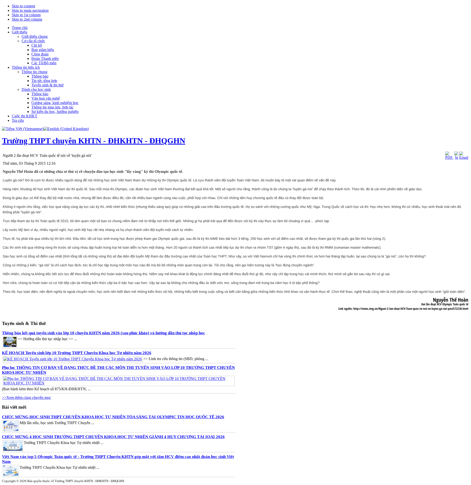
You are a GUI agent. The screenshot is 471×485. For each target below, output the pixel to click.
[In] (456, 157)
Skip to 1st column (26, 15)
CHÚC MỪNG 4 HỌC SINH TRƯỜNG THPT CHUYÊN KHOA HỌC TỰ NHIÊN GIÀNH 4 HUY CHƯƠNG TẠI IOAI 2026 (113, 436)
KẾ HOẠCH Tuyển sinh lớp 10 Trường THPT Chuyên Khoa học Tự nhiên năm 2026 (76, 352)
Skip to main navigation (30, 10)
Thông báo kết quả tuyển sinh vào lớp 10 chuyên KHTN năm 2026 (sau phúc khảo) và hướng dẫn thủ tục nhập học (103, 333)
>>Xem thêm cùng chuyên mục (26, 397)
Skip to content (23, 6)
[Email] (463, 157)
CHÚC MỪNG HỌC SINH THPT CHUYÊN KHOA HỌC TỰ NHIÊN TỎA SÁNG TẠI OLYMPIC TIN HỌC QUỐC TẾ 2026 (113, 417)
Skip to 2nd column (27, 19)
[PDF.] (449, 157)
